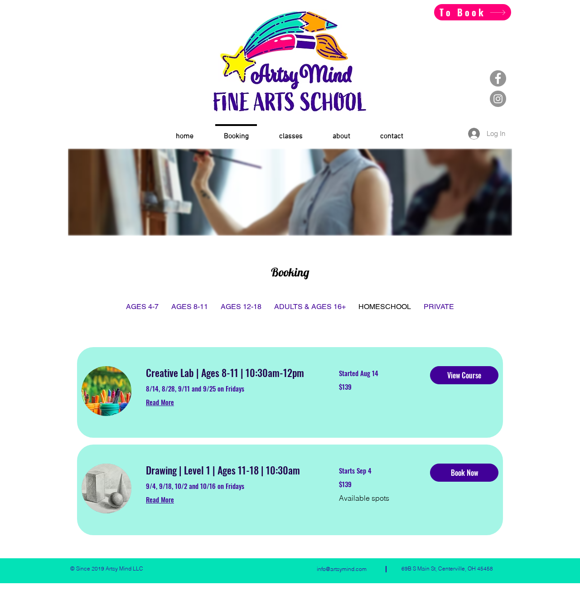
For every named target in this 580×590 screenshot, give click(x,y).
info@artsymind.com (342, 569)
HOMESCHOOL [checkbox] (384, 306)
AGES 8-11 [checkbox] (189, 306)
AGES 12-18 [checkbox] (241, 306)
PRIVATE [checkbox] (439, 306)
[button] (464, 375)
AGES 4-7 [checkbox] (142, 306)
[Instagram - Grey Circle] (498, 99)
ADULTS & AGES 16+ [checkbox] (310, 306)
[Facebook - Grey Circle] (498, 78)
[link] (231, 372)
